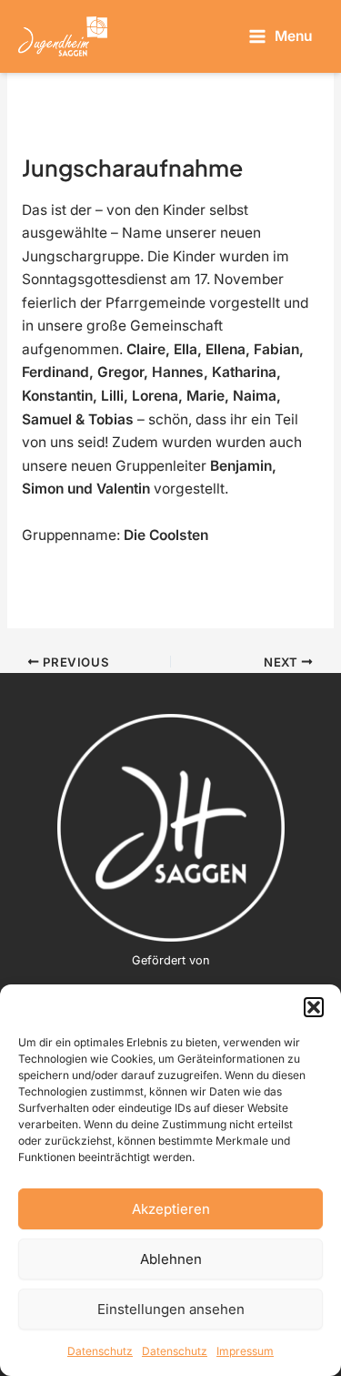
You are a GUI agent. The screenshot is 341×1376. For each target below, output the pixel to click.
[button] (314, 1007)
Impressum (245, 1351)
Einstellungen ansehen (171, 1309)
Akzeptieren (171, 1209)
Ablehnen (171, 1259)
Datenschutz (100, 1351)
